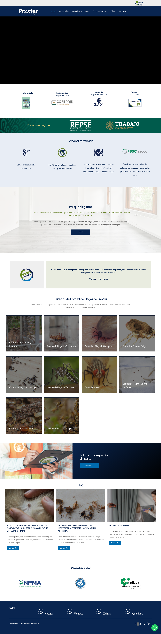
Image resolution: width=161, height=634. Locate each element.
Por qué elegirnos (100, 11)
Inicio (53, 11)
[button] (154, 627)
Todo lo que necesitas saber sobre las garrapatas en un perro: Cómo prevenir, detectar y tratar (28, 528)
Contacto (122, 11)
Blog (113, 11)
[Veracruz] (70, 612)
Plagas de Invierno (119, 526)
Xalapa (107, 613)
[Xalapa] (99, 612)
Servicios (76, 11)
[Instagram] (149, 624)
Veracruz (78, 613)
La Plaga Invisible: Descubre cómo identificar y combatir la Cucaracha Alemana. (77, 528)
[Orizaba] (41, 612)
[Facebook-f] (136, 624)
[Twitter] (144, 624)
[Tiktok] (140, 624)
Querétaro (137, 613)
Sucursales (64, 11)
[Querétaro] (128, 612)
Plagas (86, 11)
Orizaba (49, 613)
